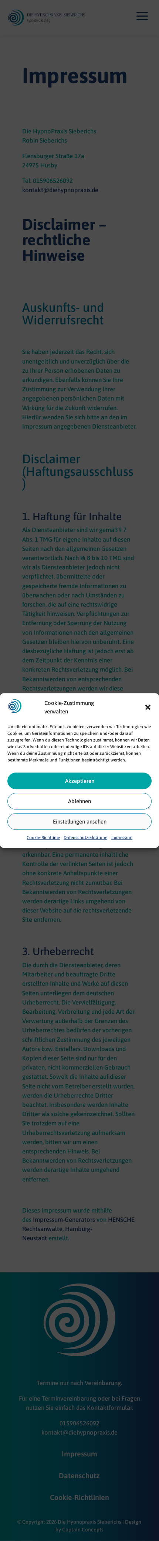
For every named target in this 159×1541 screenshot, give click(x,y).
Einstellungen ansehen (79, 821)
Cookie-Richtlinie (43, 838)
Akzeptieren (79, 781)
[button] (148, 707)
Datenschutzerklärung (86, 838)
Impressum (121, 838)
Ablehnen (79, 801)
